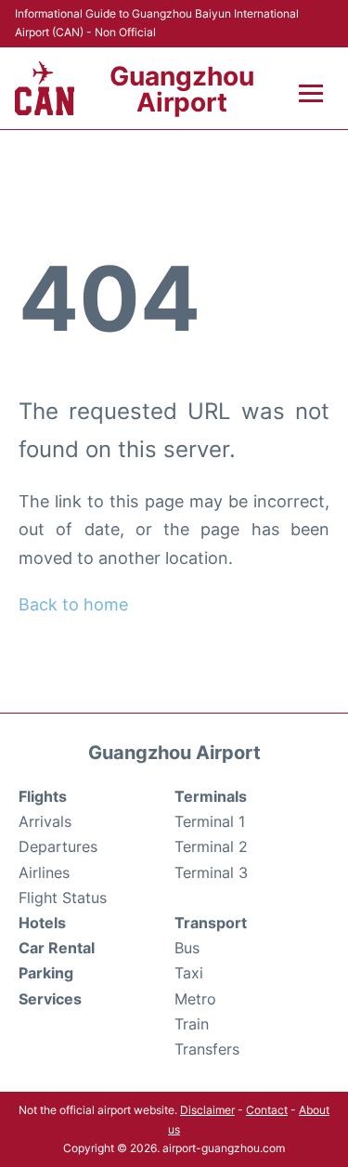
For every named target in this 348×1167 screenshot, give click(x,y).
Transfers (206, 1049)
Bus (187, 947)
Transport (210, 922)
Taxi (188, 973)
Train (191, 1024)
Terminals (210, 796)
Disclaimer (207, 1110)
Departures (58, 846)
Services (50, 999)
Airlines (44, 872)
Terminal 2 (211, 846)
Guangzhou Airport (182, 89)
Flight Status (63, 897)
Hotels (42, 922)
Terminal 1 (209, 821)
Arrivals (45, 821)
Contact (267, 1110)
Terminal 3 (211, 872)
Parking (46, 973)
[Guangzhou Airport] (44, 88)
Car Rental (57, 947)
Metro (195, 999)
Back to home (73, 604)
